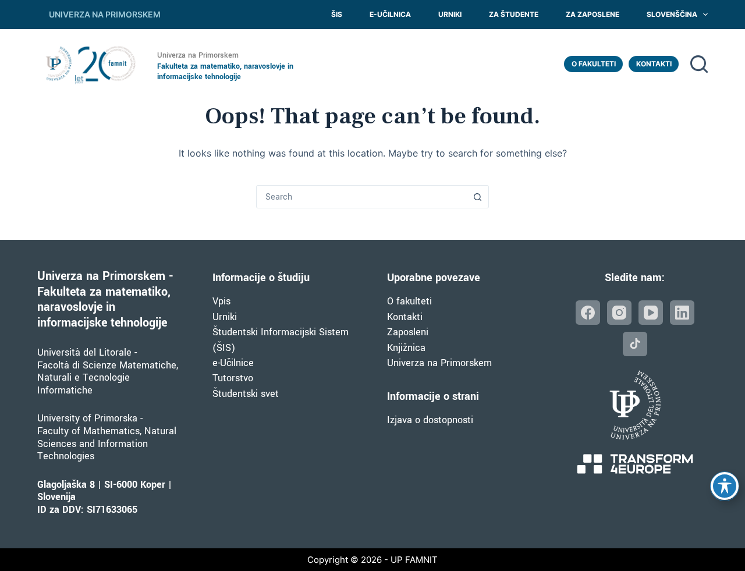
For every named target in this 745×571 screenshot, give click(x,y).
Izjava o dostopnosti (430, 420)
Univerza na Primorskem (439, 363)
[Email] (635, 344)
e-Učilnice (233, 363)
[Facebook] (588, 312)
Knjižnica (406, 347)
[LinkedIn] (682, 312)
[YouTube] (650, 312)
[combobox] (361, 196)
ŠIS (336, 14)
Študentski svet (245, 393)
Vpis (221, 301)
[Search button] (477, 197)
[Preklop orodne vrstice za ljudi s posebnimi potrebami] (725, 486)
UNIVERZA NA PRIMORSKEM (105, 14)
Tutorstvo (232, 378)
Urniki (450, 14)
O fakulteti (594, 63)
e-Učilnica (390, 14)
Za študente (513, 14)
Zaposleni (407, 332)
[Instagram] (619, 312)
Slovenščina (672, 14)
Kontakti (654, 63)
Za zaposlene (592, 14)
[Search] (699, 64)
